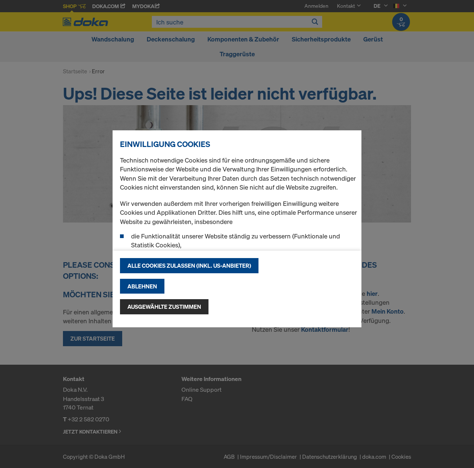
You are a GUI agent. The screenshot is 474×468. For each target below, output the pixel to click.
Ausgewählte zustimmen (164, 306)
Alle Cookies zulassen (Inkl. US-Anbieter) (189, 265)
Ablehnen (142, 286)
